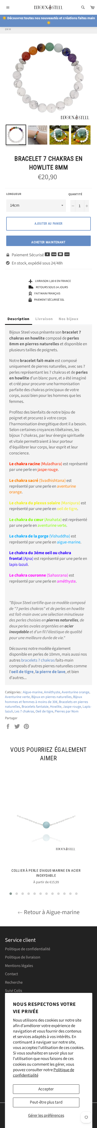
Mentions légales (19, 965)
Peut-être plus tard (46, 1102)
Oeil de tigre (44, 711)
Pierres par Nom (67, 711)
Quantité (75, 194)
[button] (11, 893)
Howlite (55, 706)
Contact (11, 974)
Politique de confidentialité (27, 949)
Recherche (14, 982)
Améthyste (52, 692)
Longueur (13, 194)
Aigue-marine (33, 692)
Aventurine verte (17, 696)
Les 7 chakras (24, 711)
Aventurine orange (75, 692)
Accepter (46, 1089)
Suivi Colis (13, 990)
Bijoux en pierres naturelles (51, 696)
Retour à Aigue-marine (51, 912)
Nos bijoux (69, 319)
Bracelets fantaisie (35, 706)
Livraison (44, 319)
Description (18, 319)
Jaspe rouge (72, 706)
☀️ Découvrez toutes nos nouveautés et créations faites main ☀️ (48, 20)
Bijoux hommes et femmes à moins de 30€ (43, 699)
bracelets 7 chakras (38, 660)
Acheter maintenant (48, 242)
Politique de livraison (22, 957)
